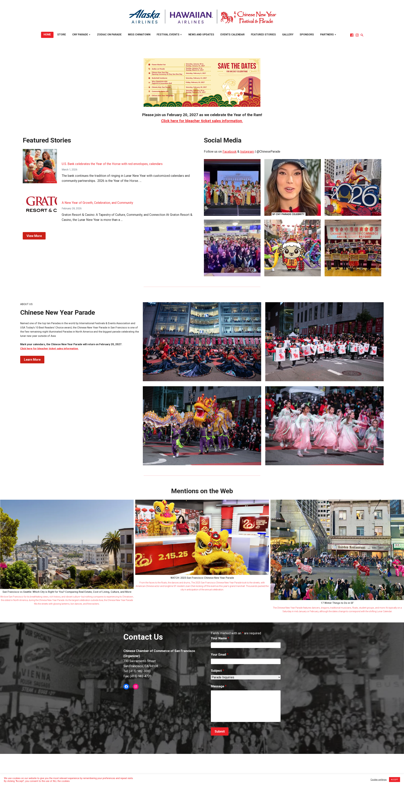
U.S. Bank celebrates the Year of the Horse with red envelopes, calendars (112, 164)
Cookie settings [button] (379, 779)
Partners (327, 34)
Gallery (287, 34)
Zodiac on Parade (109, 34)
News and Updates (201, 34)
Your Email (219, 654)
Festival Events (168, 34)
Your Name (220, 638)
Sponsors (307, 34)
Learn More (32, 359)
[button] (362, 35)
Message (218, 686)
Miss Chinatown (139, 34)
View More (34, 236)
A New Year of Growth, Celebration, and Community (97, 203)
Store (61, 34)
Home (47, 34)
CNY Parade (80, 34)
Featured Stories (263, 34)
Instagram (247, 151)
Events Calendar (232, 34)
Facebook (230, 151)
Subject (217, 671)
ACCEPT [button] (394, 779)
